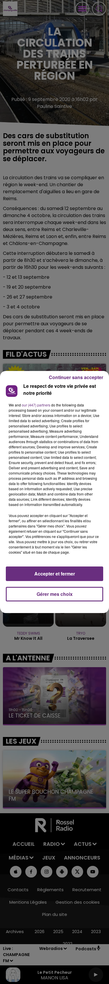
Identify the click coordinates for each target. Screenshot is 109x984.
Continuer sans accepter (76, 377)
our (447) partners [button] (36, 404)
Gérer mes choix (55, 594)
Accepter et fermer (54, 573)
